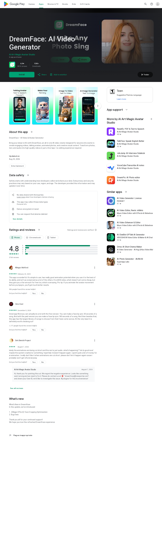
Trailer (145, 74)
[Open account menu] (158, 4)
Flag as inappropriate (20, 435)
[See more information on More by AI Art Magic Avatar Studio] (151, 119)
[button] (19, 105)
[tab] (31, 4)
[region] (44, 65)
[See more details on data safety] (18, 219)
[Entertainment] (17, 166)
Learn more (21, 197)
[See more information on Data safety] (28, 175)
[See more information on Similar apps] (126, 192)
